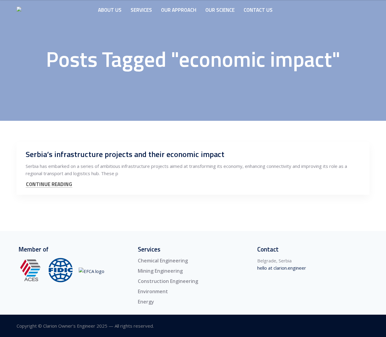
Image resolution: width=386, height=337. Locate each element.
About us (110, 10)
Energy (146, 301)
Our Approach (178, 10)
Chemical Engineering (163, 260)
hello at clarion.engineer (281, 268)
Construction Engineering (168, 281)
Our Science (220, 10)
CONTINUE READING (49, 184)
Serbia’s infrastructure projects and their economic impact (125, 154)
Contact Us (258, 10)
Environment (153, 291)
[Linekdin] (365, 326)
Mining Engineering (160, 271)
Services (141, 10)
